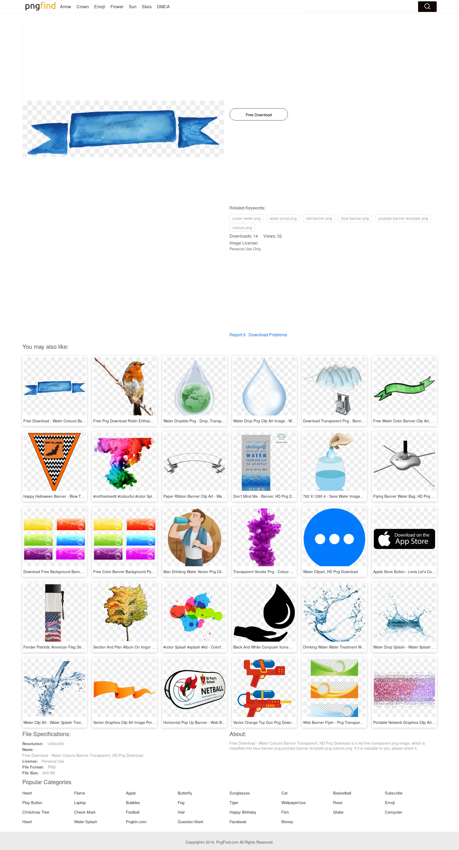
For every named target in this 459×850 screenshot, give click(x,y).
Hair (181, 812)
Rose (337, 802)
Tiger (234, 802)
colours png (242, 227)
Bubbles (133, 802)
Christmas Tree (35, 812)
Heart (27, 793)
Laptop (80, 802)
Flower (117, 6)
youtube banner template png (403, 218)
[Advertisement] (123, 63)
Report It (237, 335)
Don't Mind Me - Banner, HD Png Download (269, 496)
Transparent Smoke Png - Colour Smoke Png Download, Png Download (293, 571)
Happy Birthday (243, 812)
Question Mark (190, 821)
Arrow (65, 6)
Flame (79, 793)
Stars (147, 6)
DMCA (163, 6)
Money (287, 821)
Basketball (342, 793)
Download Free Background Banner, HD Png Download (69, 571)
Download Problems (268, 335)
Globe (338, 812)
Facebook (238, 821)
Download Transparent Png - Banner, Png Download (347, 420)
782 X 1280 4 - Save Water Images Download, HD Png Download (358, 496)
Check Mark (85, 812)
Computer (393, 812)
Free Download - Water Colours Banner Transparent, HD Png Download (83, 420)
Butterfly (185, 793)
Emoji (99, 6)
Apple (131, 793)
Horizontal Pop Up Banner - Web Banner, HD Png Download (213, 722)
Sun (133, 6)
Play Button (32, 802)
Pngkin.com (136, 821)
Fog (181, 802)
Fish (285, 812)
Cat (284, 793)
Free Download (259, 114)
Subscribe (393, 793)
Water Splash (85, 821)
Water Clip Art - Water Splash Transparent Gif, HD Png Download (78, 722)
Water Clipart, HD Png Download (330, 571)
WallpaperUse (293, 802)
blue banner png (355, 218)
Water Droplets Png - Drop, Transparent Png (200, 420)
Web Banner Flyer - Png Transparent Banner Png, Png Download (358, 722)
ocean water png (246, 218)
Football (132, 812)
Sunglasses (240, 793)
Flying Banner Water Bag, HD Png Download (410, 496)
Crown (82, 6)
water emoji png (283, 218)
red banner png (319, 218)
